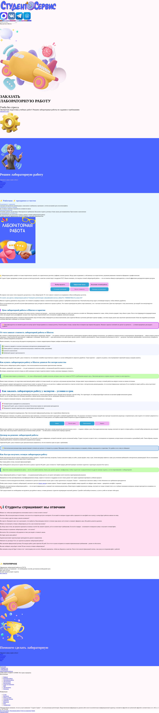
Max (1, 181)
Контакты (6, 696)
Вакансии (6, 702)
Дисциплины (7, 687)
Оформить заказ (4, 111)
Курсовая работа (8, 678)
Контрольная (7, 683)
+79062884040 (4, 669)
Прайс (33, 710)
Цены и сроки (7, 697)
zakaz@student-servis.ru (6, 671)
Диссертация (7, 681)
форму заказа (42, 483)
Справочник (6, 705)
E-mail (1, 185)
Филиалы (6, 689)
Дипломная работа (8, 680)
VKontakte (3, 183)
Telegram (2, 184)
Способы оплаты (8, 699)
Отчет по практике (8, 684)
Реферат (5, 677)
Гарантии (6, 700)
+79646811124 (4, 668)
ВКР (4, 686)
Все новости (3, 573)
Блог (4, 703)
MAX (1, 654)
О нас (5, 694)
